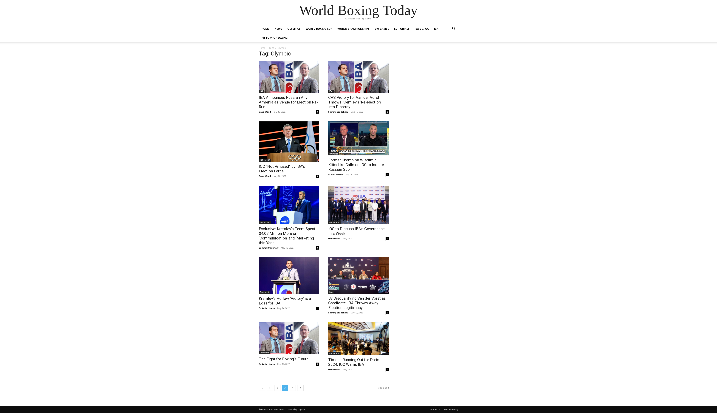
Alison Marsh (335, 174)
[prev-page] (262, 388)
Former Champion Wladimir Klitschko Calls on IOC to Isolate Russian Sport (356, 165)
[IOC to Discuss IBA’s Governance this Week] (358, 205)
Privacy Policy (451, 409)
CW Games (382, 28)
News (278, 28)
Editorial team (267, 308)
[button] (453, 29)
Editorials (401, 28)
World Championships (353, 28)
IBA (436, 28)
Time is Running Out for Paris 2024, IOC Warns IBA (353, 362)
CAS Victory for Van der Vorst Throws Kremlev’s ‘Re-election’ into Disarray (354, 102)
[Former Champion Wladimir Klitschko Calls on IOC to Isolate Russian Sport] (358, 138)
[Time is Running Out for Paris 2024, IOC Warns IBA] (358, 338)
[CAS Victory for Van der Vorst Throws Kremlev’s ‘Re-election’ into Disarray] (358, 77)
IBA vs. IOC (422, 28)
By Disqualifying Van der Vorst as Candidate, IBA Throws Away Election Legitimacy (357, 303)
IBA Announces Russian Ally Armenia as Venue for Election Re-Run (288, 102)
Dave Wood (265, 111)
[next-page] (300, 388)
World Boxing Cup (319, 28)
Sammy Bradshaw (338, 111)
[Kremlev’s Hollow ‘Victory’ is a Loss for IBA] (289, 275)
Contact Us (434, 409)
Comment (264, 292)
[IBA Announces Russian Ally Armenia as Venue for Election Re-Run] (289, 77)
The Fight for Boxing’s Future (283, 359)
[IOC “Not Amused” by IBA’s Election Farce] (289, 141)
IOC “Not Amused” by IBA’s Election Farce (282, 168)
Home (265, 28)
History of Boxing (274, 37)
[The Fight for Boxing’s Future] (289, 338)
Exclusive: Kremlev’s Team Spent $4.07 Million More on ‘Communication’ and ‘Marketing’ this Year (287, 236)
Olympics (293, 28)
